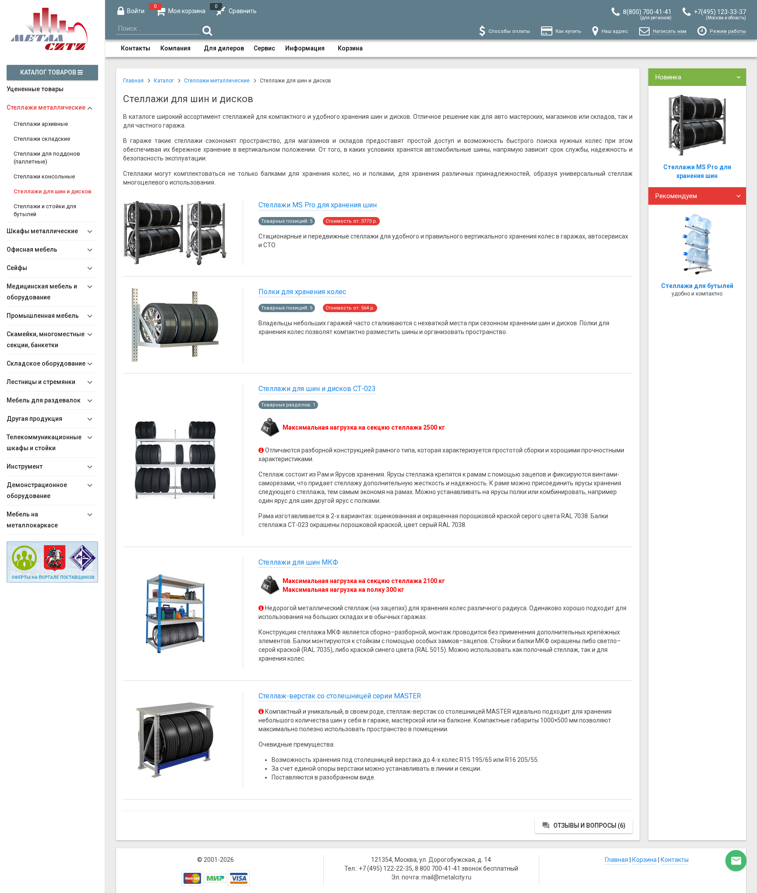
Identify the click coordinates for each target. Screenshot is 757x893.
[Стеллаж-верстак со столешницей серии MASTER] (175, 779)
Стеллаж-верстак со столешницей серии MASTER (339, 696)
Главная (616, 859)
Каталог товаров (49, 72)
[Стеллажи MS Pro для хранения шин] (175, 264)
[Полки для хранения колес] (175, 361)
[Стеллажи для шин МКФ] (175, 652)
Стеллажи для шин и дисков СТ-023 (317, 388)
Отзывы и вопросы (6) (584, 825)
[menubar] (431, 48)
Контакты (135, 48)
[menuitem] (135, 48)
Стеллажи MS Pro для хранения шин (317, 205)
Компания (175, 48)
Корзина (350, 48)
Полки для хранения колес (302, 292)
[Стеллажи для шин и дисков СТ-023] (175, 498)
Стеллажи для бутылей (697, 285)
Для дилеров (224, 48)
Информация (305, 48)
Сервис (264, 48)
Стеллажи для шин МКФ (298, 562)
